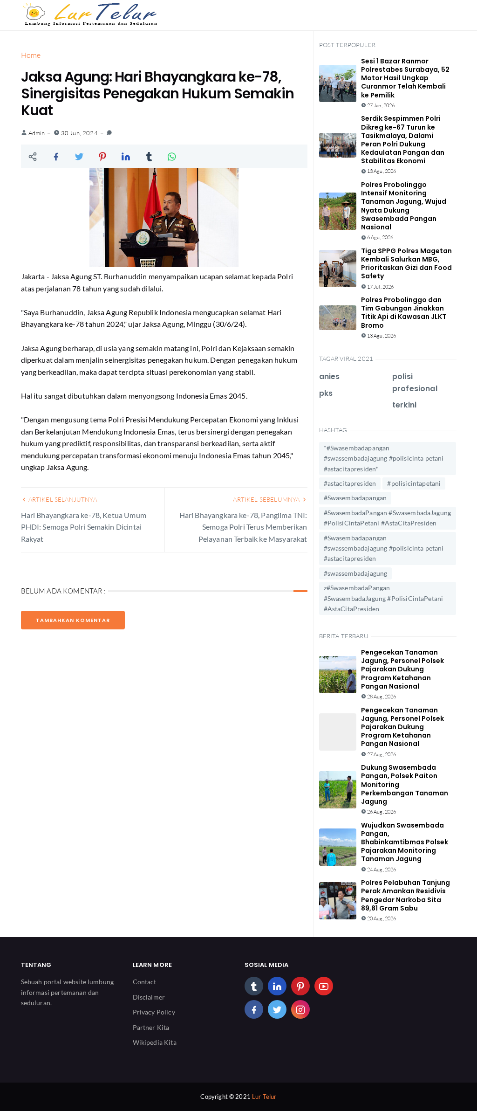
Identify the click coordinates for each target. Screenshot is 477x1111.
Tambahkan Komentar (73, 620)
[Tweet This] (79, 156)
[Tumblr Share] (149, 156)
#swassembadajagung (356, 573)
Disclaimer (149, 997)
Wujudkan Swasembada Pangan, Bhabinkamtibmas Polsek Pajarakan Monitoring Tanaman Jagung (404, 842)
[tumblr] (254, 986)
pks (326, 393)
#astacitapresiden (350, 483)
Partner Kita (151, 1027)
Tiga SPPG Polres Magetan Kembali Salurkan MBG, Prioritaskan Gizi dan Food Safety (406, 263)
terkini (404, 405)
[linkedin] (277, 986)
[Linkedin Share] (125, 156)
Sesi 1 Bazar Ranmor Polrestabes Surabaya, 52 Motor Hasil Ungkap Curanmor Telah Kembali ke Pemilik (405, 78)
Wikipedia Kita (155, 1042)
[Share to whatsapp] (172, 156)
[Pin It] (102, 156)
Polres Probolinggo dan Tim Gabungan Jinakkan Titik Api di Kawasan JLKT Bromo (403, 312)
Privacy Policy (154, 1012)
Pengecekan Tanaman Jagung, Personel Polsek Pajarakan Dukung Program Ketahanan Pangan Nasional (402, 669)
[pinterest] (300, 986)
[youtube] (323, 986)
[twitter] (277, 1009)
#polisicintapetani (414, 483)
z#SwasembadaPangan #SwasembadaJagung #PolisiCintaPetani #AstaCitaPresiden (383, 598)
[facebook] (254, 1009)
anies (329, 376)
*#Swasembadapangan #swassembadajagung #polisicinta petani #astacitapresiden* (384, 458)
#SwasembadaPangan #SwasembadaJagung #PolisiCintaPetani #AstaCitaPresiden (387, 518)
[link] (109, 133)
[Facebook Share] (56, 156)
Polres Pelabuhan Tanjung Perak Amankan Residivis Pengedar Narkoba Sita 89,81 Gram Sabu (405, 895)
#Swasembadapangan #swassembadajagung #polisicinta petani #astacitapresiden (384, 548)
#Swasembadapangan (355, 498)
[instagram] (300, 1009)
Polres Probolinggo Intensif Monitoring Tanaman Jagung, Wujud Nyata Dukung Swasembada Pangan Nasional (403, 206)
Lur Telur (264, 1096)
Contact (145, 982)
